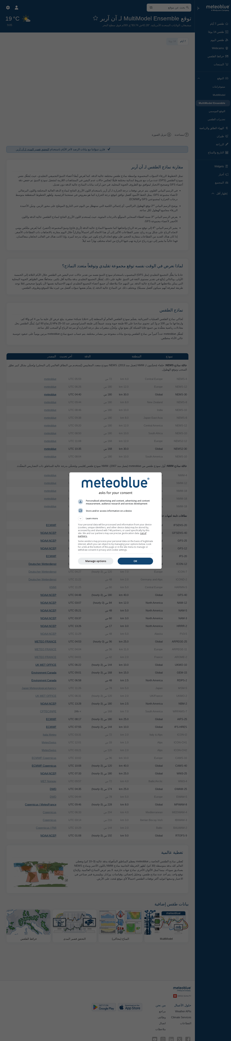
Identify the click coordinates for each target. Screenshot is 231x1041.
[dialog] (115, 520)
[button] (115, 518)
